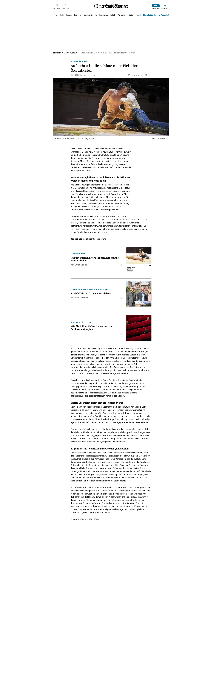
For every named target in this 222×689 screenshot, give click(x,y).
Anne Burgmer (81, 297)
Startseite (57, 53)
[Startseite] (111, 6)
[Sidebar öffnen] (55, 15)
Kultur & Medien (70, 53)
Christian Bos (81, 264)
